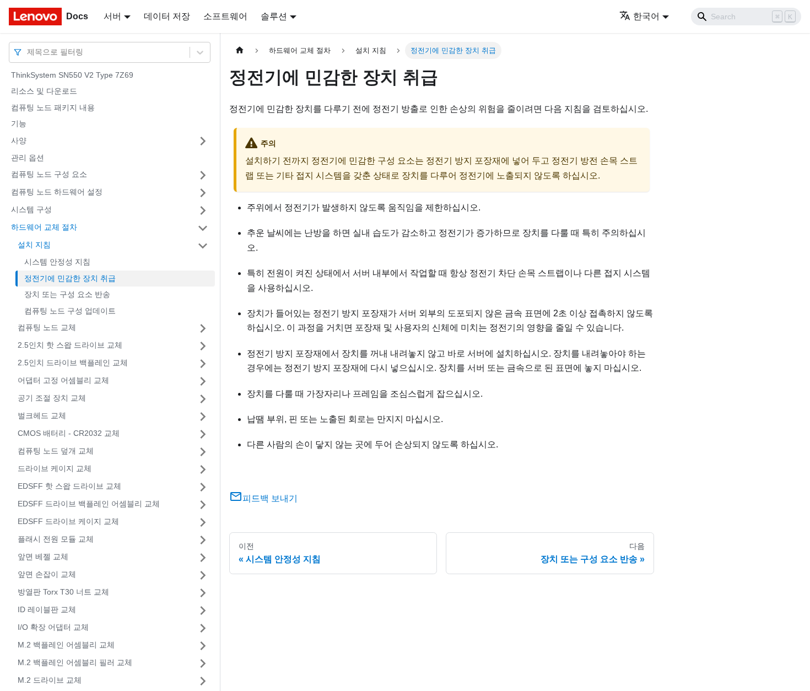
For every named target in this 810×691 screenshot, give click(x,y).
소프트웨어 (225, 16)
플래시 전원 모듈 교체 (56, 539)
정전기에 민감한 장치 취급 (70, 278)
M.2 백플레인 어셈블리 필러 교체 (75, 662)
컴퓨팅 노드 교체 (47, 327)
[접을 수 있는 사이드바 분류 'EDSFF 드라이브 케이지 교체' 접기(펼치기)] (203, 522)
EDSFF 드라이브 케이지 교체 (68, 521)
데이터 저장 (167, 16)
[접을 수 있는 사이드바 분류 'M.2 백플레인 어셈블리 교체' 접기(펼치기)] (203, 646)
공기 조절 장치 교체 (52, 398)
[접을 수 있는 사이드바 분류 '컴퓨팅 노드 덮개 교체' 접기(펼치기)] (203, 452)
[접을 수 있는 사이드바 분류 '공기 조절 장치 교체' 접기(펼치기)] (203, 399)
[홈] (239, 50)
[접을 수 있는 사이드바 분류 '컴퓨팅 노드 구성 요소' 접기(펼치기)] (203, 175)
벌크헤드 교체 (42, 416)
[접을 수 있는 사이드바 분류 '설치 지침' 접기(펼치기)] (203, 246)
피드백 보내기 (270, 498)
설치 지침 (34, 245)
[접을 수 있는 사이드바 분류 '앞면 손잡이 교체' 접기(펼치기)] (203, 575)
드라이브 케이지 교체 (54, 469)
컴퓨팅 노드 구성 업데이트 (70, 310)
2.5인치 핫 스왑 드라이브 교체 (70, 345)
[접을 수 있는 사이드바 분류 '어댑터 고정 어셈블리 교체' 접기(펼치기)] (203, 381)
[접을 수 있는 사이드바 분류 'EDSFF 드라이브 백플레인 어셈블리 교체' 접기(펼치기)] (203, 505)
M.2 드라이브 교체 (50, 680)
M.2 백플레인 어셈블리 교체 (66, 645)
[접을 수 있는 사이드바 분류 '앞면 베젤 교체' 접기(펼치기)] (203, 557)
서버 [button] (112, 16)
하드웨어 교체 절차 (44, 227)
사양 (18, 140)
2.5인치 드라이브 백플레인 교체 (73, 363)
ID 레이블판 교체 (47, 610)
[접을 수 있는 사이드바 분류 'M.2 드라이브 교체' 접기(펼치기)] (203, 681)
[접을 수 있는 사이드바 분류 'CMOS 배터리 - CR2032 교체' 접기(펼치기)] (203, 434)
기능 (18, 124)
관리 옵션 (27, 157)
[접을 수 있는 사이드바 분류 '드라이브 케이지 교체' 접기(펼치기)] (203, 469)
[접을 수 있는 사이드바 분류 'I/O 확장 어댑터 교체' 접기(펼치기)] (203, 628)
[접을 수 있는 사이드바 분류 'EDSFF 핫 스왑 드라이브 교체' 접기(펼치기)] (203, 487)
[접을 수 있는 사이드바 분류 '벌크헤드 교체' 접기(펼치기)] (203, 416)
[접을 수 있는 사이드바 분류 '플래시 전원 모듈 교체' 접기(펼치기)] (203, 540)
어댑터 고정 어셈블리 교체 (63, 380)
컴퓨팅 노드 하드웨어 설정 (56, 192)
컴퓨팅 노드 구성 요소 (49, 174)
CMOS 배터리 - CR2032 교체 (69, 433)
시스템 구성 (31, 210)
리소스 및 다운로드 (44, 91)
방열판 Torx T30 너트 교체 (63, 592)
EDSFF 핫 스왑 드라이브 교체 (69, 486)
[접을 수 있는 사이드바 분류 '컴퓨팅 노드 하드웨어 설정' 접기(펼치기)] (203, 193)
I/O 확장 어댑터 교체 (53, 627)
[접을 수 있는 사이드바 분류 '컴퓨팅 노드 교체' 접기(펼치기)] (203, 328)
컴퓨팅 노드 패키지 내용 (53, 107)
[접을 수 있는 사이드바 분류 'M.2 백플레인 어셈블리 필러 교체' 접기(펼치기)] (203, 663)
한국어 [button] (646, 16)
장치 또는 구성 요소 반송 (67, 294)
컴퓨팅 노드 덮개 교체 (56, 451)
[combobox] (28, 52)
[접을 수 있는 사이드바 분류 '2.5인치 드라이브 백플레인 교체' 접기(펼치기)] (203, 364)
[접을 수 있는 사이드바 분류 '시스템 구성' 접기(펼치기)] (203, 210)
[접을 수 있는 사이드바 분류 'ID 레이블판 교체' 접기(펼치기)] (203, 610)
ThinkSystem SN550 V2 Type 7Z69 (72, 75)
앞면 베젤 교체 (43, 557)
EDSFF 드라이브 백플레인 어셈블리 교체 (89, 504)
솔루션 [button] (274, 16)
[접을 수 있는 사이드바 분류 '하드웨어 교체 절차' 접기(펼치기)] (203, 228)
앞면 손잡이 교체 (47, 574)
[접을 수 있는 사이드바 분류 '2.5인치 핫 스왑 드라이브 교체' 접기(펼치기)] (203, 346)
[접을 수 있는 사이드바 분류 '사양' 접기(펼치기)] (203, 141)
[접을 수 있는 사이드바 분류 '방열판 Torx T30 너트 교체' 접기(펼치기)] (203, 593)
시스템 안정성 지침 (57, 262)
